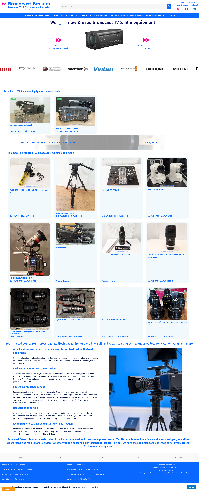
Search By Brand (149, 142)
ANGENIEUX (177, 458)
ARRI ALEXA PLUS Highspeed (21, 125)
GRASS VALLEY (21, 458)
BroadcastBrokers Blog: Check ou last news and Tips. (49, 142)
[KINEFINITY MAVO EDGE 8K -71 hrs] (30, 249)
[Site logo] (26, 6)
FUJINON (60, 458)
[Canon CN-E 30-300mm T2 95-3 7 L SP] (121, 238)
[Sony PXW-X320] (75, 234)
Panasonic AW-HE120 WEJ (156, 189)
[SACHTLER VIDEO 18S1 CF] (75, 184)
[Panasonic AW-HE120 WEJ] (167, 172)
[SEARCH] (169, 6)
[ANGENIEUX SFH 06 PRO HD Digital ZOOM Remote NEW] (30, 173)
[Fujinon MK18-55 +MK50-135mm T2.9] (75, 303)
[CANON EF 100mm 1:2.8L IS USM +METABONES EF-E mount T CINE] (167, 238)
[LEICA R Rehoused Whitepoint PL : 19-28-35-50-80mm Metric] (30, 309)
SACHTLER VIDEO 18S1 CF (65, 213)
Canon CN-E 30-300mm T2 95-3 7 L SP (116, 255)
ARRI (138, 458)
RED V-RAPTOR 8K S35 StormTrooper (116, 320)
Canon (99, 458)
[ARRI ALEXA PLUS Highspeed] (30, 110)
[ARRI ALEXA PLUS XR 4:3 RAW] (75, 111)
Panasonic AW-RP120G (110, 190)
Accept (191, 487)
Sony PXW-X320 (62, 247)
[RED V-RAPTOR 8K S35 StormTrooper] (121, 303)
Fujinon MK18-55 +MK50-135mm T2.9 (70, 320)
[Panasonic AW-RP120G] (121, 173)
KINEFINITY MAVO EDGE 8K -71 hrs (22, 278)
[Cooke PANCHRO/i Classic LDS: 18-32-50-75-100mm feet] (167, 304)
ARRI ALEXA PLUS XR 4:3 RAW (67, 128)
